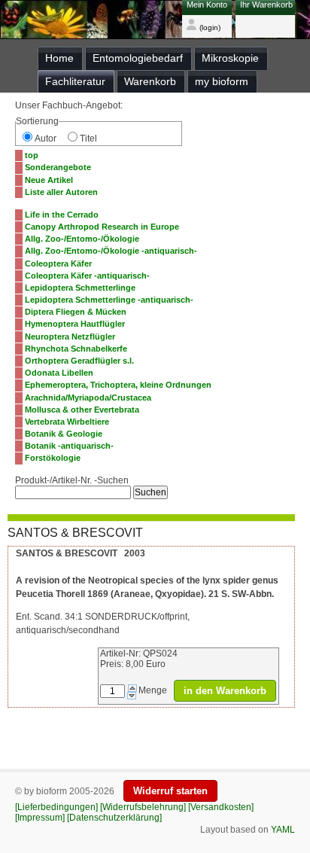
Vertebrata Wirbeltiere (67, 421)
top (31, 155)
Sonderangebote (58, 167)
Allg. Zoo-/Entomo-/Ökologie (82, 238)
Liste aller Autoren (61, 191)
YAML (283, 829)
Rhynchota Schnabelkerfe (76, 348)
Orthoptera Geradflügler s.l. (79, 360)
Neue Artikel (49, 179)
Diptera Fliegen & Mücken (75, 311)
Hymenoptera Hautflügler (75, 323)
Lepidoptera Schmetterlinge (80, 287)
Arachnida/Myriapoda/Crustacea (88, 397)
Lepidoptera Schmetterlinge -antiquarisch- (109, 299)
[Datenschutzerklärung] (114, 817)
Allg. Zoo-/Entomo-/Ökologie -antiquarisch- (111, 250)
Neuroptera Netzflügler (70, 336)
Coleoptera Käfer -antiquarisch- (87, 275)
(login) (208, 27)
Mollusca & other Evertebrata (82, 409)
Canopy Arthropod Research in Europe (102, 226)
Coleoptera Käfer (58, 263)
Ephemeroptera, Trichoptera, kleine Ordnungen (118, 384)
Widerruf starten (170, 791)
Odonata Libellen (59, 372)
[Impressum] (40, 817)
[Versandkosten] (221, 807)
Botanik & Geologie (63, 433)
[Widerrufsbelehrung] (143, 807)
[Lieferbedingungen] (56, 807)
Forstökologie (53, 457)
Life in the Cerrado (62, 214)
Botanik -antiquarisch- (69, 445)
